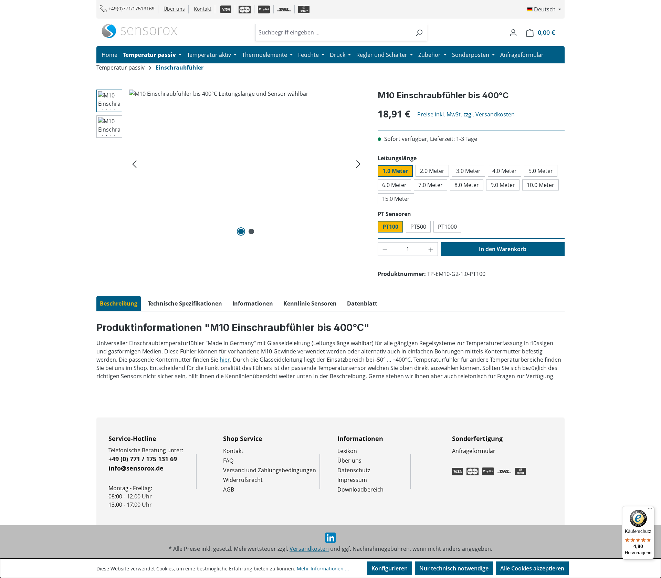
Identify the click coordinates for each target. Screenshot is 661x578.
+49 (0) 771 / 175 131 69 (142, 459)
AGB (228, 489)
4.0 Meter (504, 171)
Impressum (352, 480)
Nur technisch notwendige (454, 568)
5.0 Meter (540, 171)
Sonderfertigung (477, 438)
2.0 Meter (432, 171)
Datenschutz (353, 470)
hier (225, 359)
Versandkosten (309, 549)
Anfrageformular (473, 451)
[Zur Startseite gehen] (139, 31)
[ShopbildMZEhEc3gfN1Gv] (246, 164)
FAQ (228, 460)
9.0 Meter (503, 185)
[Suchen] (419, 32)
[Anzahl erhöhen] (431, 249)
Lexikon (347, 451)
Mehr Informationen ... (323, 568)
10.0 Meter (540, 185)
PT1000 (447, 226)
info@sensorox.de (136, 468)
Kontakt (202, 9)
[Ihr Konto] (513, 32)
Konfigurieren (389, 568)
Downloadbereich (360, 489)
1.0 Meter (395, 171)
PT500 (418, 226)
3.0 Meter (468, 171)
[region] (230, 164)
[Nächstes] (358, 164)
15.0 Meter (396, 199)
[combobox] (333, 32)
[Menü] (650, 510)
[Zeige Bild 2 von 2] (251, 231)
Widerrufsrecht (243, 480)
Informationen (360, 438)
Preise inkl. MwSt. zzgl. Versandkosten (466, 114)
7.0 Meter (430, 185)
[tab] (118, 303)
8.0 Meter (466, 185)
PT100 (390, 226)
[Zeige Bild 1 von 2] (241, 231)
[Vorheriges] (134, 164)
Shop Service (242, 438)
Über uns (174, 9)
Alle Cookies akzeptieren (532, 568)
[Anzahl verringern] (385, 249)
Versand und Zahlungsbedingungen (269, 470)
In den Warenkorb (502, 249)
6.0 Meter (394, 185)
